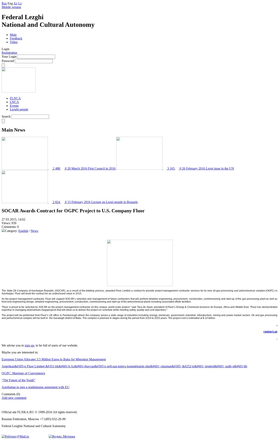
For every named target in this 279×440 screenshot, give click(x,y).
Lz (20, 3)
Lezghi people (19, 109)
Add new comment (14, 397)
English (23, 231)
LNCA (14, 102)
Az (15, 3)
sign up (29, 345)
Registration (9, 52)
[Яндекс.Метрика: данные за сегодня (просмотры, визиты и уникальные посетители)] (62, 436)
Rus (4, 3)
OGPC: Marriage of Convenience (23, 373)
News (34, 231)
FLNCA (15, 98)
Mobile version (11, 7)
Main (13, 34)
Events (14, 105)
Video (14, 42)
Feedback (16, 38)
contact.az (270, 331)
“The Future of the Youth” (18, 380)
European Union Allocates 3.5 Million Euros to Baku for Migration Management (54, 359)
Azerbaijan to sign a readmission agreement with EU (35, 387)
